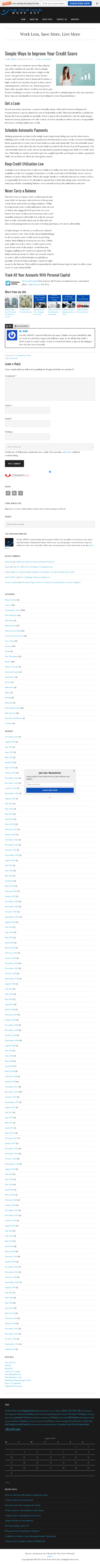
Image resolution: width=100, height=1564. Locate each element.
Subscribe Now (50, 790)
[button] (50, 772)
